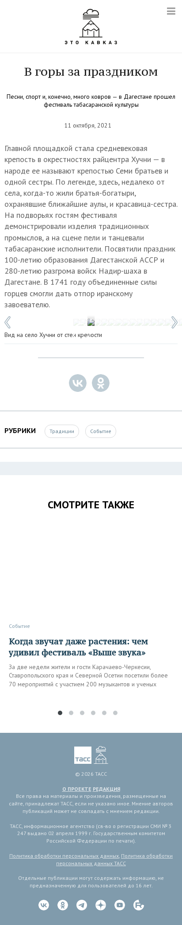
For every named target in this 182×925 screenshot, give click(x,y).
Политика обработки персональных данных (64, 855)
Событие (100, 431)
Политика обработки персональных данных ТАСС (114, 859)
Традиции (61, 431)
